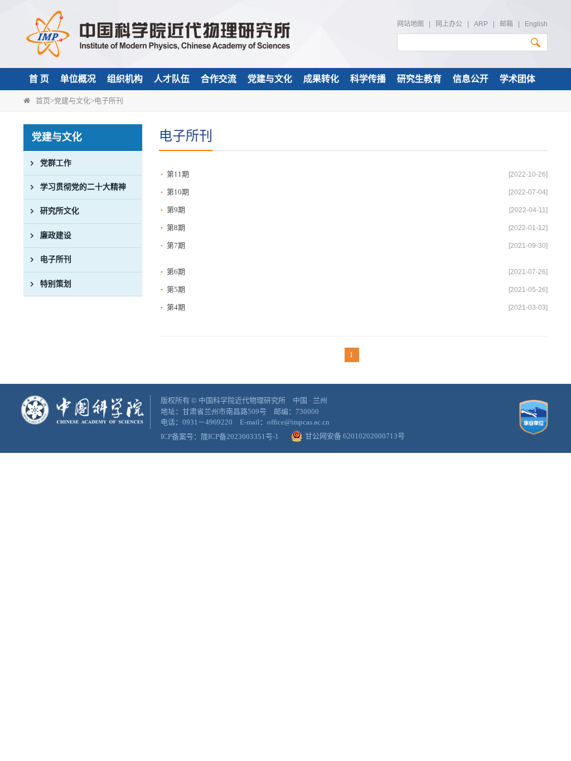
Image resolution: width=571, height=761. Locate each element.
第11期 (178, 174)
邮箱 (506, 24)
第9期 (176, 210)
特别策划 (55, 284)
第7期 (176, 245)
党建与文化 (270, 79)
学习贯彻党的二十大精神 (83, 187)
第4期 (176, 307)
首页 (43, 100)
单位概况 (78, 79)
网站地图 (410, 24)
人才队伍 (172, 79)
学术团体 (517, 79)
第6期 (176, 271)
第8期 (176, 227)
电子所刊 (108, 100)
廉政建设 (55, 235)
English (536, 24)
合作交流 (218, 79)
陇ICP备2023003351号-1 (240, 436)
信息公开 (470, 79)
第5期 (176, 289)
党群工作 (55, 163)
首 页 (39, 79)
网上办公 (448, 24)
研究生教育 (419, 79)
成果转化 (321, 79)
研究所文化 (59, 211)
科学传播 (368, 79)
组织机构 (125, 79)
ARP (481, 24)
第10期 (178, 192)
